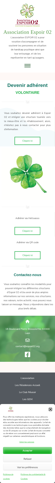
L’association (27, 378)
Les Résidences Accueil (27, 385)
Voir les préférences (27, 467)
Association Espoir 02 (27, 32)
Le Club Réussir (27, 392)
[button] (50, 409)
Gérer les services (26, 442)
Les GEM (27, 399)
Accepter (27, 450)
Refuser (28, 459)
